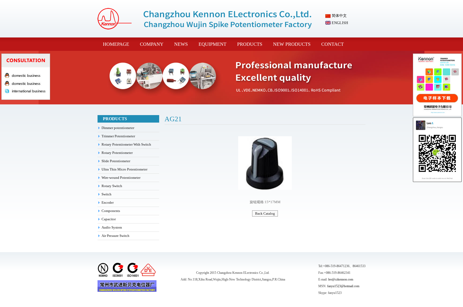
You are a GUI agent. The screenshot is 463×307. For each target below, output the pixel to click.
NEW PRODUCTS (292, 44)
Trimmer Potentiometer (118, 136)
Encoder (108, 202)
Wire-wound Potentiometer (121, 178)
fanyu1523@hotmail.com (343, 286)
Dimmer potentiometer (118, 128)
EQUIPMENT (212, 44)
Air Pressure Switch (115, 236)
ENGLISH (339, 23)
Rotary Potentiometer (117, 153)
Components (111, 211)
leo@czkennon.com (340, 279)
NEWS (181, 44)
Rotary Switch (112, 186)
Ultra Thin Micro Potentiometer (124, 169)
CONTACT (332, 44)
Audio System (112, 227)
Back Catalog (265, 213)
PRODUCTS (249, 44)
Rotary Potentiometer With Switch (126, 144)
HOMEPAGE (116, 44)
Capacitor (109, 219)
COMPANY (151, 44)
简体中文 (339, 16)
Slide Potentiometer (116, 161)
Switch (106, 194)
